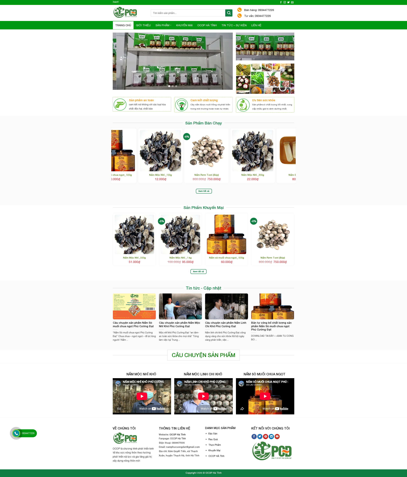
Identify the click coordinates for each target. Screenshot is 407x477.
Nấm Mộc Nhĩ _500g (238, 174)
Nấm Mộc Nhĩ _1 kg (180, 257)
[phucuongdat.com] (129, 13)
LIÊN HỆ (256, 25)
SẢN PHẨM (162, 25)
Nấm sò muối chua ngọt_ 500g (226, 257)
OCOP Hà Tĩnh (177, 434)
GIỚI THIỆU (143, 25)
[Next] (226, 61)
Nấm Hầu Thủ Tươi (285, 174)
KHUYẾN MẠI (184, 25)
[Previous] (119, 61)
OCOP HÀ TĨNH (207, 25)
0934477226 (178, 442)
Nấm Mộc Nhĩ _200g (146, 174)
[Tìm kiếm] (228, 13)
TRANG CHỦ (123, 25)
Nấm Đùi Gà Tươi (193, 174)
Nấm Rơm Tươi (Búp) (273, 257)
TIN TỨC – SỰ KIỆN (234, 25)
